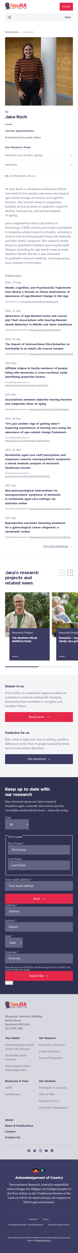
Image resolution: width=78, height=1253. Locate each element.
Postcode (12, 952)
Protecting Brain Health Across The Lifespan (19, 1047)
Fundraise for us (49, 1101)
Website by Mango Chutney (59, 1225)
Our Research (47, 1038)
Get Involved (47, 1081)
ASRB (8, 1087)
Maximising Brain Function (16, 1057)
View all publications (55, 546)
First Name (16, 843)
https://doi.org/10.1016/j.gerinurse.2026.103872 (26, 385)
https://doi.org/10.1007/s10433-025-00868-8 (49, 409)
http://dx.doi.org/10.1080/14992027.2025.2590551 (27, 441)
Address (11, 905)
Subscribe (36, 976)
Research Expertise (51, 1058)
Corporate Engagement (53, 1107)
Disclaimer (33, 1219)
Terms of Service (14, 969)
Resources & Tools (16, 1081)
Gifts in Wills (46, 1094)
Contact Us (12, 1137)
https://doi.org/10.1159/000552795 (45, 330)
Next (36, 899)
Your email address (18, 879)
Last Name (15, 859)
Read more (36, 717)
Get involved (37, 759)
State (9, 936)
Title (8, 818)
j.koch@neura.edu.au (22, 176)
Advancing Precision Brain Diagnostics (17, 1068)
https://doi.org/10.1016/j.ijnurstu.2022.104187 (50, 509)
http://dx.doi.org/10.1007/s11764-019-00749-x (50, 537)
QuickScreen (12, 1094)
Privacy (46, 1219)
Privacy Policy (58, 967)
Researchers (12, 32)
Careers (10, 1131)
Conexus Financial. (43, 1240)
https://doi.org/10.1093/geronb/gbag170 (40, 301)
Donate (66, 6)
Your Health (12, 1038)
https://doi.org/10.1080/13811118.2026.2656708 (51, 354)
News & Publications (19, 1126)
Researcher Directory (52, 1045)
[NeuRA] (16, 7)
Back (9, 982)
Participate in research (53, 1087)
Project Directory (49, 1051)
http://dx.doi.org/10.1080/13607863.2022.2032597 (27, 476)
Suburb (10, 920)
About (9, 1120)
